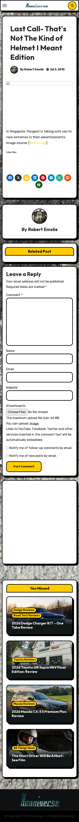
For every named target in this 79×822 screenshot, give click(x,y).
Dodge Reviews (24, 610)
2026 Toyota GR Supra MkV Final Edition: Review (39, 669)
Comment (14, 295)
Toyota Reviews (25, 659)
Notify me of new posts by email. (33, 456)
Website (11, 387)
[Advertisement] (39, 523)
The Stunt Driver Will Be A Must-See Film (38, 758)
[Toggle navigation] (4, 5)
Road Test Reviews (27, 615)
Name (10, 351)
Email (10, 369)
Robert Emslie (43, 229)
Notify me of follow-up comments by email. (40, 448)
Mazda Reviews (24, 704)
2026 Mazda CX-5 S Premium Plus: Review (39, 713)
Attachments (16, 406)
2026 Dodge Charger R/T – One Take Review (37, 625)
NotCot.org (37, 143)
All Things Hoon (24, 748)
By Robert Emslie (32, 69)
